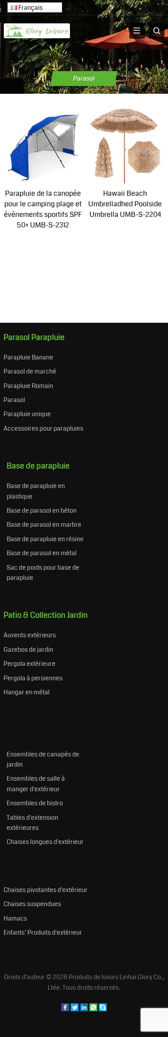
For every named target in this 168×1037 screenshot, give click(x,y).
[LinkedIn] (84, 1009)
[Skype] (102, 1009)
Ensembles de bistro (35, 803)
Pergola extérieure (29, 663)
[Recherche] (156, 31)
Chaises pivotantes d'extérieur (46, 889)
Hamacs (15, 918)
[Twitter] (74, 1009)
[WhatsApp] (93, 1009)
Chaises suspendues (32, 903)
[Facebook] (65, 1009)
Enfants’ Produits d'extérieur (43, 932)
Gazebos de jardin (28, 649)
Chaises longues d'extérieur (45, 841)
